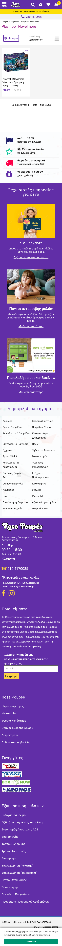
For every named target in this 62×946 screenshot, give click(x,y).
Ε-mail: (5, 586)
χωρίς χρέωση (25, 175)
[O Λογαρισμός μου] (40, 4)
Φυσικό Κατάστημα (14, 720)
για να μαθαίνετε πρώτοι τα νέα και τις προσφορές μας (26, 661)
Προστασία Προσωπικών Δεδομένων (25, 901)
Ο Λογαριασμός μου (14, 815)
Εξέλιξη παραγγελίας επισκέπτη (22, 822)
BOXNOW (33, 11)
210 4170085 (17, 569)
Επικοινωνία (10, 836)
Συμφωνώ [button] (31, 941)
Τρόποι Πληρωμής (13, 844)
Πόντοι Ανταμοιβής (14, 880)
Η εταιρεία (9, 713)
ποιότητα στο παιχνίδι (29, 141)
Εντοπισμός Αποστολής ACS (20, 829)
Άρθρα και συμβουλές (16, 742)
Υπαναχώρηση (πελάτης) (17, 865)
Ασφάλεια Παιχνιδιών (16, 894)
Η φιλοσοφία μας (13, 706)
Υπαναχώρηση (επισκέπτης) (20, 872)
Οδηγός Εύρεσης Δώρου (17, 727)
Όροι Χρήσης (10, 887)
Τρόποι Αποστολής (14, 851)
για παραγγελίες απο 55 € (30, 164)
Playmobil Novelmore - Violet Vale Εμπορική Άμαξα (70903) (13, 82)
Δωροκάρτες (10, 735)
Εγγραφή (11, 676)
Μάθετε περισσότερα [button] (41, 935)
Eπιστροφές (9, 858)
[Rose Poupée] (16, 5)
